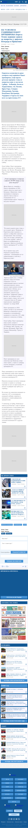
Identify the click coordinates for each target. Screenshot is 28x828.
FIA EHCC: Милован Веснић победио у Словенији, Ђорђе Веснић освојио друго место (14, 750)
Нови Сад (20, 786)
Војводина (7, 790)
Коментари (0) (6, 50)
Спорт (7, 786)
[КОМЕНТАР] (7, 566)
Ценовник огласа (10, 821)
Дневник (7, 46)
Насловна (4, 24)
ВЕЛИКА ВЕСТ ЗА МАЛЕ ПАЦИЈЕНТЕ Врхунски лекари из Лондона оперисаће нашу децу (14, 515)
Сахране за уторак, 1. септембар (14, 690)
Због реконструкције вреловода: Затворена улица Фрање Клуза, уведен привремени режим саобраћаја (14, 697)
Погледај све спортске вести (14, 761)
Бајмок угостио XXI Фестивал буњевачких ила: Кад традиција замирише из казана (14, 663)
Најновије (9, 5)
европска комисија (7, 524)
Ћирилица (18, 810)
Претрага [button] (22, 1)
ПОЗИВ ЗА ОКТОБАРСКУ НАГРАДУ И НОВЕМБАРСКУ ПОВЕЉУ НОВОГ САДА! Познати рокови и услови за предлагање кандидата (14, 716)
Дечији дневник (20, 798)
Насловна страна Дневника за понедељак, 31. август (14, 623)
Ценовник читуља (18, 821)
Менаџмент (3, 821)
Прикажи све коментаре (14, 561)
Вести (3, 5)
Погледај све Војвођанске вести (14, 680)
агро (7, 9)
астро (12, 9)
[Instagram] (11, 819)
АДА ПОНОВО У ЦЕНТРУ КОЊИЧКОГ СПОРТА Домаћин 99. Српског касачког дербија (14, 669)
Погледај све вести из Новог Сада (14, 721)
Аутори (25, 821)
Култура (7, 794)
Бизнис (16, 5)
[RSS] (19, 819)
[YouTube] (16, 819)
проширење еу (18, 524)
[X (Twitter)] (14, 819)
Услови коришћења (5, 552)
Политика (16, 24)
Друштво (23, 5)
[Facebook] (9, 819)
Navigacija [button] (25, 1)
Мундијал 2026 (20, 9)
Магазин (20, 794)
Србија (25, 524)
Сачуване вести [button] (19, 1)
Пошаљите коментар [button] (19, 552)
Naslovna (14, 814)
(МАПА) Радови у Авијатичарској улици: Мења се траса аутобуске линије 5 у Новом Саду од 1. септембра (14, 703)
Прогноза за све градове (14, 597)
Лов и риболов (7, 798)
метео (3, 9)
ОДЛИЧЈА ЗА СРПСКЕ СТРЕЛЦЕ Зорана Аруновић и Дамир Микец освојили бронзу (14, 731)
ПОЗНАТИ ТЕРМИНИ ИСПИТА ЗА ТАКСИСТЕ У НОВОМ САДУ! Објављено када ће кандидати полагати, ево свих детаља (14, 710)
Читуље (14, 801)
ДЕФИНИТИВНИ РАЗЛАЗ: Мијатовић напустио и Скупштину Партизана (14, 744)
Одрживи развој (21, 790)
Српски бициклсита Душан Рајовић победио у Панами (14, 756)
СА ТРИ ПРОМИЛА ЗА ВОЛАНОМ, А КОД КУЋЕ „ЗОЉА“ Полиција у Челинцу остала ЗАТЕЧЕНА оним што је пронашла (14, 504)
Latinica (9, 810)
